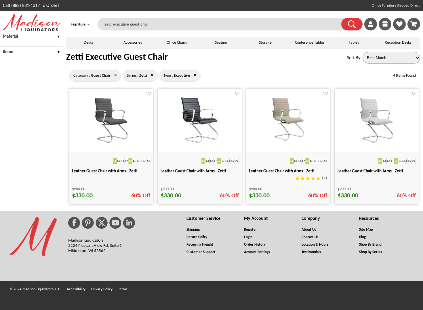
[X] (102, 223)
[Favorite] (148, 93)
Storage (265, 43)
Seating (221, 43)
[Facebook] (74, 223)
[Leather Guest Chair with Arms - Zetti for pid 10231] (199, 145)
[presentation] (31, 37)
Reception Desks (398, 43)
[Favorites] (399, 29)
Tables (354, 43)
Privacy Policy (102, 289)
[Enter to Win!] (385, 29)
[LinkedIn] (129, 223)
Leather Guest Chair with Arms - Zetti (104, 171)
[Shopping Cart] (413, 24)
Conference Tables (309, 43)
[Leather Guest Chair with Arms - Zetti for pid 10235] (377, 145)
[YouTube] (115, 223)
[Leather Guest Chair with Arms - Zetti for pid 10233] (288, 145)
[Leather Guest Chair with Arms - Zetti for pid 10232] (111, 145)
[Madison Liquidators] (31, 30)
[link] (413, 24)
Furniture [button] (80, 24)
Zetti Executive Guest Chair (117, 57)
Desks (88, 43)
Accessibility (76, 289)
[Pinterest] (88, 223)
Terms (122, 289)
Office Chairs (177, 43)
